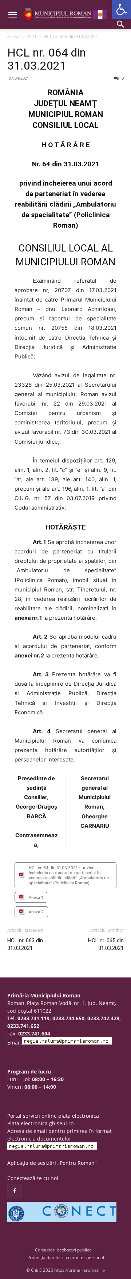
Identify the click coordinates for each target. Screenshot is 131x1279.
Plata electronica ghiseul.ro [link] (40, 1123)
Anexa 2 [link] (36, 911)
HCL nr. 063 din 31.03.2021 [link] (25, 944)
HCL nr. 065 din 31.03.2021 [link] (106, 944)
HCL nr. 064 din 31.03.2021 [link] (46, 59)
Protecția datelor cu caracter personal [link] (65, 1257)
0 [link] (122, 78)
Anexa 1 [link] (36, 897)
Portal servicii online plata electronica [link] (53, 1115)
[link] (121, 9)
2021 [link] (32, 36)
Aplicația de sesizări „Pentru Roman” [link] (51, 1162)
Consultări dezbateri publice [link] (63, 1250)
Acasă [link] (13, 36)
